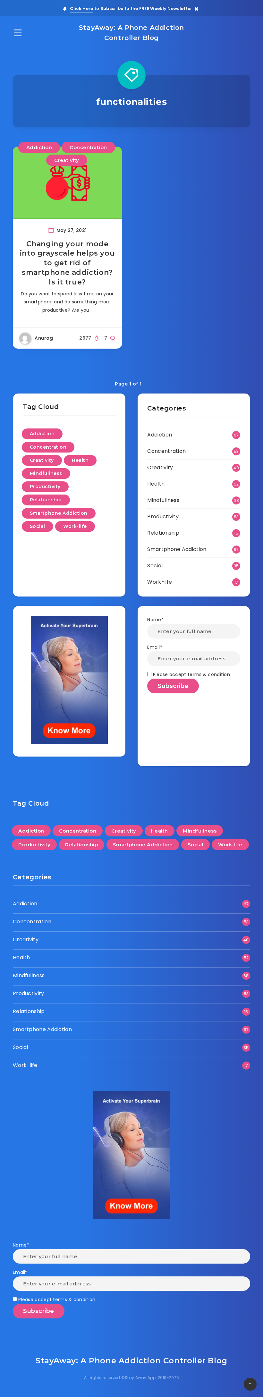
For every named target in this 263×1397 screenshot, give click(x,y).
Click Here (81, 8)
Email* (154, 647)
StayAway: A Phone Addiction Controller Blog (131, 33)
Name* (155, 619)
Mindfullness (46, 473)
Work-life (75, 526)
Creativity (66, 160)
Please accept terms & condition (190, 674)
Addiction (39, 147)
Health (80, 460)
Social (37, 526)
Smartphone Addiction (59, 513)
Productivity (45, 486)
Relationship (46, 500)
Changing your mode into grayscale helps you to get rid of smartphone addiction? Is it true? (67, 263)
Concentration (88, 147)
